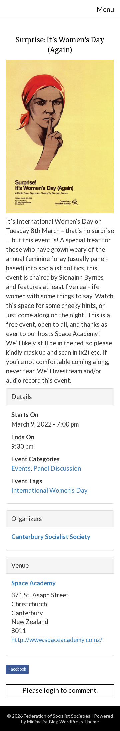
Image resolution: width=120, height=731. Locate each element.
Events (21, 468)
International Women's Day (49, 490)
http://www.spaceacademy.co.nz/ (56, 639)
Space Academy (33, 583)
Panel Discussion (57, 468)
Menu (105, 9)
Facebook (17, 669)
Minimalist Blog (42, 721)
